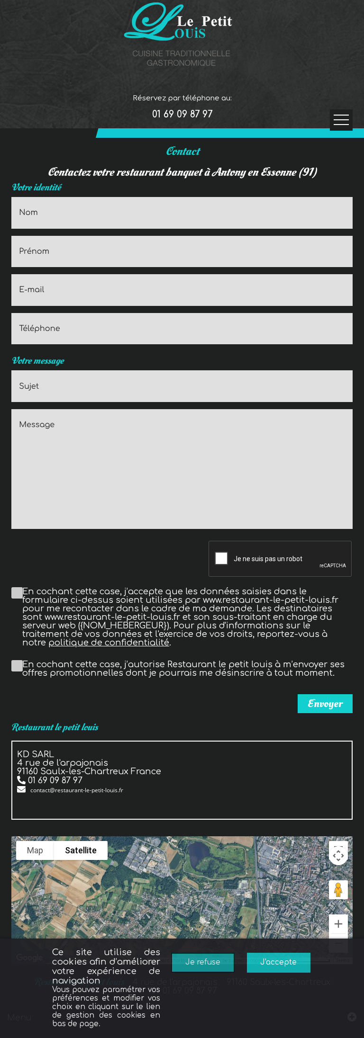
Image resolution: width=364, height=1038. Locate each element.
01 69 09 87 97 (182, 114)
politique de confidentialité (108, 642)
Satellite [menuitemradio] (81, 850)
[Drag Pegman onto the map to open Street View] (338, 889)
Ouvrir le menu (341, 120)
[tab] (182, 773)
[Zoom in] (338, 923)
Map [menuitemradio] (35, 850)
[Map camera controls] (338, 855)
